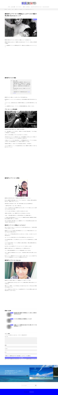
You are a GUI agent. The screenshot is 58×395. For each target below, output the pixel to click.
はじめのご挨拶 (13, 6)
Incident (13, 9)
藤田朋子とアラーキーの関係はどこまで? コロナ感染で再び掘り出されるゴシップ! (24, 9)
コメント (6, 336)
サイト (6, 352)
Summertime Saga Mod (46, 6)
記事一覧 (24, 6)
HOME (9, 6)
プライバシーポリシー (19, 6)
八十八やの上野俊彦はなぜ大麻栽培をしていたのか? (23, 318)
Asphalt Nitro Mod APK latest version (36, 6)
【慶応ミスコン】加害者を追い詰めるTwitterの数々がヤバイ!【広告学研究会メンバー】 (25, 325)
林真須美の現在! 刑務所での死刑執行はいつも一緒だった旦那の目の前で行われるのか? (25, 313)
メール (6, 348)
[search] (36, 385)
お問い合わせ (28, 6)
